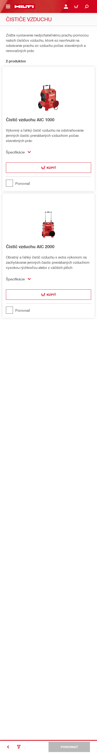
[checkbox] (48, 183)
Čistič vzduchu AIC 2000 (30, 246)
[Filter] (19, 747)
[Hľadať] (86, 6)
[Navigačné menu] (8, 6)
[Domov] (24, 6)
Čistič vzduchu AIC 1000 (30, 119)
